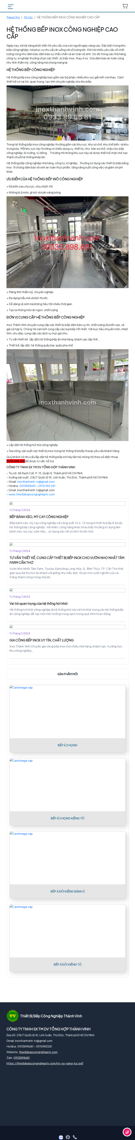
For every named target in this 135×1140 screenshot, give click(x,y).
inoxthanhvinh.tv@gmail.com (35, 481)
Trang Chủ (13, 17)
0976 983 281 (46, 486)
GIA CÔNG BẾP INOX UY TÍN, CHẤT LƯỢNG (41, 640)
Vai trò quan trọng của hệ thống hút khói (38, 603)
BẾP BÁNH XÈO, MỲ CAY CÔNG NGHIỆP (39, 517)
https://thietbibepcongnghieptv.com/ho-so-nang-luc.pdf (45, 1063)
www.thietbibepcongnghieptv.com (32, 494)
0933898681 (28, 486)
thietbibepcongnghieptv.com (38, 1052)
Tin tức (28, 17)
